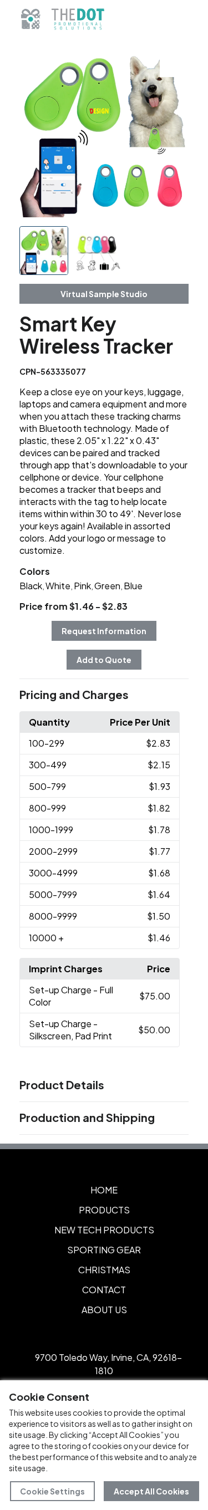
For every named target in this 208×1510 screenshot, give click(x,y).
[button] (104, 695)
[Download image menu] (174, 63)
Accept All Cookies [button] (151, 1491)
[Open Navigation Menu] (175, 19)
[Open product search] (151, 19)
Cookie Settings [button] (52, 1491)
